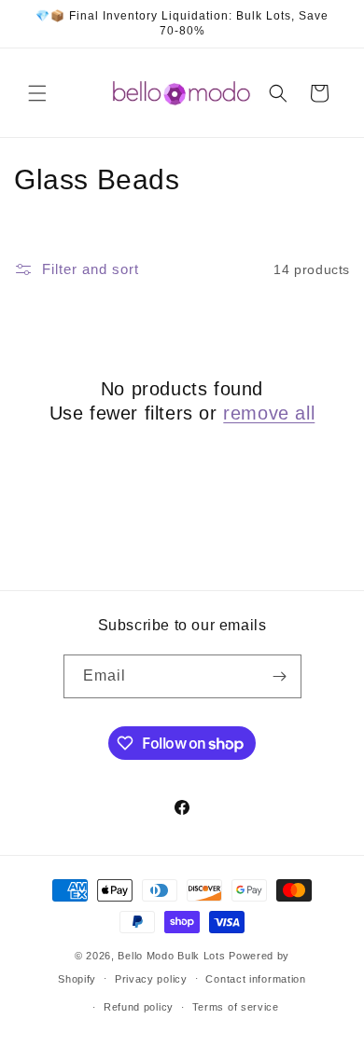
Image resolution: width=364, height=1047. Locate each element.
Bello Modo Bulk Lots (171, 955)
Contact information (255, 979)
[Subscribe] (280, 676)
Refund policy (139, 1007)
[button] (37, 93)
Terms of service (235, 1007)
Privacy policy (151, 979)
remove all (269, 413)
